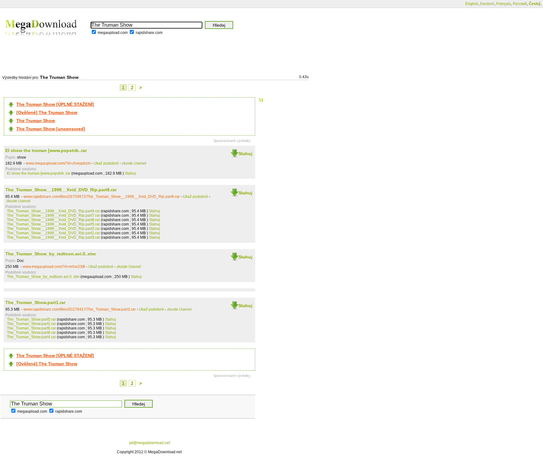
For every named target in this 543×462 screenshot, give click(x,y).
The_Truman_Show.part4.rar (31, 337)
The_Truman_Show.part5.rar (31, 319)
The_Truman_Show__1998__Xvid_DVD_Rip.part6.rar (61, 189)
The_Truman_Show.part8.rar (31, 332)
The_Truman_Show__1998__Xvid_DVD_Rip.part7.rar (53, 215)
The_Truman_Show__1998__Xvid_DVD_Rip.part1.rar (53, 233)
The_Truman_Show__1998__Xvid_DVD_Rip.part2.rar (53, 228)
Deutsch (487, 4)
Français (503, 4)
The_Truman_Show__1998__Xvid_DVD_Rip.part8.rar (53, 220)
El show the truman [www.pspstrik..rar (46, 150)
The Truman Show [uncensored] (50, 128)
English (471, 4)
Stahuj (245, 153)
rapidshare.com (149, 32)
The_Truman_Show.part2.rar (31, 324)
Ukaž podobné (106, 163)
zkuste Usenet (134, 163)
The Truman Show (35, 120)
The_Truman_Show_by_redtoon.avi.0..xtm (50, 253)
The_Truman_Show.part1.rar (35, 302)
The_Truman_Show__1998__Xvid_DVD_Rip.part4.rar (53, 211)
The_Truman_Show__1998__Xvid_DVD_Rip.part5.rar (53, 224)
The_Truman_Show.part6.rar (31, 328)
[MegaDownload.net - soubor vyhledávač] (41, 40)
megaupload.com (113, 32)
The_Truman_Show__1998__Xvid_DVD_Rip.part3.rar (53, 237)
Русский (520, 4)
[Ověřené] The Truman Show (46, 112)
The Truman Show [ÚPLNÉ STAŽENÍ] (55, 104)
